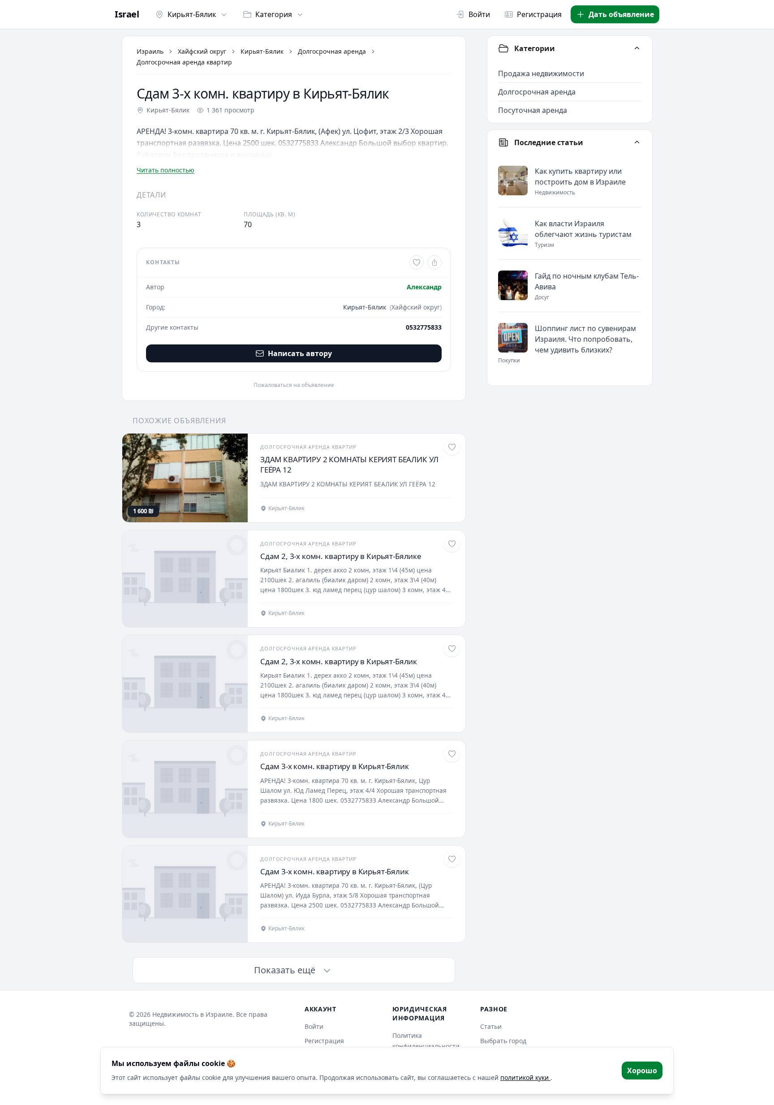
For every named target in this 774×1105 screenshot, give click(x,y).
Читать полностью (165, 170)
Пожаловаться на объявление (294, 385)
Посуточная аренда (532, 110)
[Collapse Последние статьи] (637, 142)
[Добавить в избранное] (416, 262)
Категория (273, 14)
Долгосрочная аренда (332, 51)
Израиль (150, 51)
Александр (424, 287)
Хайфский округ (202, 51)
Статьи (491, 1026)
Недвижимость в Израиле (192, 1014)
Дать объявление (621, 14)
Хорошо (642, 1070)
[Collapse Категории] (637, 48)
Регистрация (539, 14)
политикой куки (525, 1077)
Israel (127, 14)
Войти (479, 14)
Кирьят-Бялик (192, 14)
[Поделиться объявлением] (434, 262)
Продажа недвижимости (541, 73)
